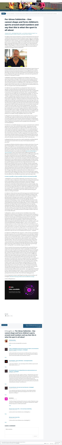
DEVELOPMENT (10, 34)
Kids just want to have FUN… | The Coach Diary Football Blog (20, 408)
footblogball (31, 6)
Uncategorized (33, 33)
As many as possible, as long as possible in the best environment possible (21, 176)
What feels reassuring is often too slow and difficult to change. (22, 276)
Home (29, 10)
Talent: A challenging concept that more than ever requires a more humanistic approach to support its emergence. (33, 326)
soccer (22, 34)
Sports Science (25, 34)
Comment (35, 436)
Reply (10, 345)
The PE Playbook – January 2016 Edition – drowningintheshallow (20, 360)
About (33, 10)
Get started (38, 1)
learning (14, 34)
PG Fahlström (25, 33)
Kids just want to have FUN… (14, 417)
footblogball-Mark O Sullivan (17, 33)
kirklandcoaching (12, 340)
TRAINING (30, 34)
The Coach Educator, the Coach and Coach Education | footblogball (21, 387)
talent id (29, 33)
